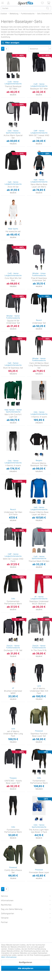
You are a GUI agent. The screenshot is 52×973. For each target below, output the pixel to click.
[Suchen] (47, 8)
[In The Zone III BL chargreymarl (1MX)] (41, 640)
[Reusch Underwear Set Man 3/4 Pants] (13, 488)
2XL (28, 252)
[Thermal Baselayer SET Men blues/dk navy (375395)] (13, 76)
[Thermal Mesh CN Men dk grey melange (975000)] (39, 551)
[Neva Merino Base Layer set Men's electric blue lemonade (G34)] (41, 174)
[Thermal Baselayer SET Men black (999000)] (8, 76)
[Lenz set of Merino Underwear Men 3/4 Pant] (39, 673)
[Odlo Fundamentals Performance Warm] (13, 583)
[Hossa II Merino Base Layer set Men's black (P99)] (34, 502)
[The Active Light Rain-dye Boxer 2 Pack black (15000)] (36, 819)
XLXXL (3, 539)
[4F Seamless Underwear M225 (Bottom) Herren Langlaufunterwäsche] (39, 583)
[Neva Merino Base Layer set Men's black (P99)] (36, 174)
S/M (28, 245)
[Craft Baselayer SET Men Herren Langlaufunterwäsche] (39, 62)
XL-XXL (30, 710)
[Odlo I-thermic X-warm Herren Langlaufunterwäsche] (39, 390)
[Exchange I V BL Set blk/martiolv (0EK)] (15, 640)
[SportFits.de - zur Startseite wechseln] (25, 3)
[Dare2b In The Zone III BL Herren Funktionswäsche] (39, 626)
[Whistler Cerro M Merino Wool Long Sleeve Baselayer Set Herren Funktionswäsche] (39, 345)
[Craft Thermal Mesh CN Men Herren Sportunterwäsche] (39, 537)
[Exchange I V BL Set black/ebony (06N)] (10, 640)
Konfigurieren (25, 962)
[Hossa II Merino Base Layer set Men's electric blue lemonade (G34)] (39, 502)
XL (5, 68)
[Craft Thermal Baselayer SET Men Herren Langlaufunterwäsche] (13, 62)
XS (32, 155)
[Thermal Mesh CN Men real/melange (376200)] (43, 551)
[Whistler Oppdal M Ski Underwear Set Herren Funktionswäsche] (13, 303)
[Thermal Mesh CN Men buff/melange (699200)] (34, 551)
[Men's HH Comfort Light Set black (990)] (8, 404)
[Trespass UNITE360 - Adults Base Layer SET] (13, 758)
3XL (2, 218)
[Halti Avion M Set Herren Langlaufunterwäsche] (13, 160)
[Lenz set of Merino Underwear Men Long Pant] (13, 715)
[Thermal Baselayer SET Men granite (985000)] (17, 76)
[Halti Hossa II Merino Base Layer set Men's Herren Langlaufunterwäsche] (39, 488)
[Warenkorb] (49, 3)
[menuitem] (42, 3)
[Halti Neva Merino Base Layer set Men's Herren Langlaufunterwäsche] (39, 160)
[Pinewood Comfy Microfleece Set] (13, 854)
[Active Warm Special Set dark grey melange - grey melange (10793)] (15, 125)
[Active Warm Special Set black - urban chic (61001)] (10, 125)
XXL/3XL (30, 664)
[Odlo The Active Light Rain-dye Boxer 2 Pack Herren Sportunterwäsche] (39, 805)
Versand (4, 918)
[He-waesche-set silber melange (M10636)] (15, 223)
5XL (28, 871)
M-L (29, 707)
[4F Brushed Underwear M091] (13, 673)
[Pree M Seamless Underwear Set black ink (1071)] (41, 268)
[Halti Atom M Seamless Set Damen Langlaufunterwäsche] (13, 345)
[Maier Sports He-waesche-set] (13, 209)
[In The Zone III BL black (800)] (36, 640)
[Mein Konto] (8, 3)
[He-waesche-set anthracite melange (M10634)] (10, 223)
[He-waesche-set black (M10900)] (5, 223)
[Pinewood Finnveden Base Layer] (39, 854)
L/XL (28, 249)
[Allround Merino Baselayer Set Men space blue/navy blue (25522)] (41, 455)
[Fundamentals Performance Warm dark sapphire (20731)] (39, 772)
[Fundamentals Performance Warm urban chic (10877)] (43, 772)
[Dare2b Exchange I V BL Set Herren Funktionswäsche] (13, 626)
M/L (3, 532)
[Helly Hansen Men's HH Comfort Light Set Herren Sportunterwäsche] (13, 390)
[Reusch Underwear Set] (39, 303)
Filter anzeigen (12, 42)
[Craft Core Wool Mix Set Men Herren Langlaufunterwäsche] (13, 254)
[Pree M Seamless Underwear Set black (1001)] (36, 268)
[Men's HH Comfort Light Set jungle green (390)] (13, 404)
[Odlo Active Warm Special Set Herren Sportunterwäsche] (13, 111)
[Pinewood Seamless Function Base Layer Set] (39, 715)
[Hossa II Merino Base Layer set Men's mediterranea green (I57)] (43, 502)
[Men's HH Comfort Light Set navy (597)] (17, 404)
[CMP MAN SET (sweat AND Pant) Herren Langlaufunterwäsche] (39, 111)
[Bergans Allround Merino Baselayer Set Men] (39, 441)
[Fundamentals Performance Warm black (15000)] (34, 772)
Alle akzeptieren (25, 968)
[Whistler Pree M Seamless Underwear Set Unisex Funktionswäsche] (39, 254)
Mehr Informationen (9, 957)
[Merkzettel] (42, 3)
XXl (5, 71)
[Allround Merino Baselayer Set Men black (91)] (36, 455)
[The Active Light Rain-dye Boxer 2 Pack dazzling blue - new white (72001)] (41, 819)
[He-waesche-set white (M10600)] (20, 223)
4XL (31, 180)
